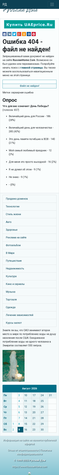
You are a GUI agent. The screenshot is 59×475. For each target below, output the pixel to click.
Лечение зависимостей (19, 315)
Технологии (12, 206)
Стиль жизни (13, 214)
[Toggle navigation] (52, 4)
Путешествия (14, 260)
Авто (8, 221)
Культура (11, 276)
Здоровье (11, 229)
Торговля (11, 299)
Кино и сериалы (15, 284)
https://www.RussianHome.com (29, 466)
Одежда (10, 307)
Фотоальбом (13, 245)
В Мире (10, 253)
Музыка (10, 291)
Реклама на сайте (16, 237)
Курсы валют (14, 322)
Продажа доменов (17, 198)
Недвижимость (15, 268)
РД (5, 4)
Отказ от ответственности (23, 450)
